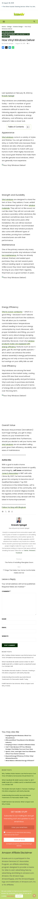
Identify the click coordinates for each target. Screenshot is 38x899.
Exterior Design (18, 27)
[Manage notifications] (34, 895)
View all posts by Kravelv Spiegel (19, 528)
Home (4, 27)
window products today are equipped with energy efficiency (18, 344)
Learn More (10, 896)
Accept (19, 896)
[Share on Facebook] (3, 47)
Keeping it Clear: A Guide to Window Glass (20, 745)
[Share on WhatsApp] (13, 47)
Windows (5, 36)
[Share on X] (6, 47)
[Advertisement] (19, 70)
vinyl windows (7, 444)
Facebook (19, 553)
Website (5, 636)
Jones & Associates (10, 473)
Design (9, 27)
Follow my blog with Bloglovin (14, 507)
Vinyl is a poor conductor (12, 312)
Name (4, 619)
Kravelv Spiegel (8, 43)
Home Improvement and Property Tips (15, 34)
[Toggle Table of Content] (27, 127)
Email (4, 627)
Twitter (26, 550)
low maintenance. (9, 255)
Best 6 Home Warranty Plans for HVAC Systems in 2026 (19, 7)
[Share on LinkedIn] (9, 47)
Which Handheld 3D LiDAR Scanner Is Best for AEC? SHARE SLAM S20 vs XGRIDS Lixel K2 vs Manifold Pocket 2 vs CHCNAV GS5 (19, 664)
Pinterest (32, 550)
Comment (6, 591)
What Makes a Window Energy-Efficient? (20, 761)
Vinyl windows (7, 137)
